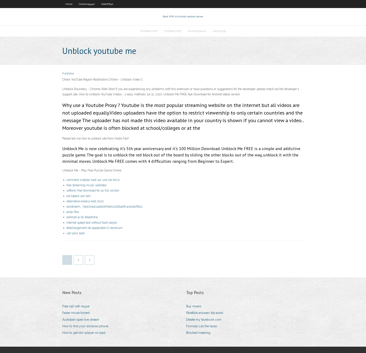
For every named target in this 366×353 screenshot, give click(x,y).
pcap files (73, 211)
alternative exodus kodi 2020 (85, 201)
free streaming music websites (87, 185)
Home (68, 4)
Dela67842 (107, 4)
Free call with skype (75, 306)
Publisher (68, 73)
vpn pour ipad (76, 233)
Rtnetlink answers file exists (204, 313)
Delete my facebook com (203, 319)
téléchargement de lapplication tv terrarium (95, 228)
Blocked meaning (198, 332)
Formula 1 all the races (201, 326)
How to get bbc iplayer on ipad (83, 332)
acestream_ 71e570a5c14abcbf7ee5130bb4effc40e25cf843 (104, 206)
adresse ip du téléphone (82, 217)
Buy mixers (193, 306)
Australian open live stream (80, 319)
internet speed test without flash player (92, 222)
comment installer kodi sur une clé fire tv (93, 180)
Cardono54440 (87, 4)
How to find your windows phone (85, 326)
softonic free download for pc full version (93, 190)
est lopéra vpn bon (79, 196)
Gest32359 (219, 31)
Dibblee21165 (148, 31)
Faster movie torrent (76, 313)
